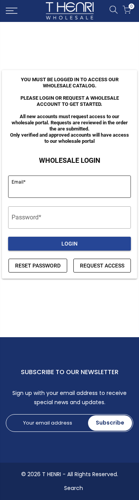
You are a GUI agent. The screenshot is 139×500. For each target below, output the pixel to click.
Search (73, 488)
